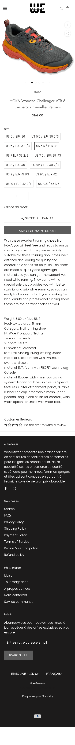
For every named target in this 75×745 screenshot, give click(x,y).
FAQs (8, 515)
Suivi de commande (18, 602)
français (53, 674)
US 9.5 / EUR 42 (46, 174)
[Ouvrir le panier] (67, 8)
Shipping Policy (15, 528)
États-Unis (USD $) (24, 674)
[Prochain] (49, 82)
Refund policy (14, 555)
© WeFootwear (37, 683)
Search (9, 509)
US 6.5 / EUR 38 (46, 146)
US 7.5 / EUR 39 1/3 (48, 155)
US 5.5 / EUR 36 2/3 (45, 136)
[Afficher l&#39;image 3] (39, 82)
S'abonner (18, 655)
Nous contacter (15, 595)
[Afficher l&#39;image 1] (32, 82)
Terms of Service (16, 542)
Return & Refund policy (21, 548)
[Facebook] (5, 488)
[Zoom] (68, 25)
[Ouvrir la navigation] (5, 8)
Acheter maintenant (37, 231)
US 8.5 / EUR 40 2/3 (45, 165)
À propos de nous (17, 589)
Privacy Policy (14, 522)
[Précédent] (25, 82)
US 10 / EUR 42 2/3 (19, 184)
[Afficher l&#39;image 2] (35, 82)
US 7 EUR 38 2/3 (17, 155)
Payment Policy (15, 535)
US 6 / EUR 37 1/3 (18, 146)
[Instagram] (14, 488)
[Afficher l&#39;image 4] (43, 82)
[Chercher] (61, 8)
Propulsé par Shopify (37, 696)
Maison (9, 575)
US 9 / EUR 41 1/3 (17, 174)
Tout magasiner (16, 582)
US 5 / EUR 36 (15, 136)
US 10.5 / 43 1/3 (48, 184)
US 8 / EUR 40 (15, 165)
